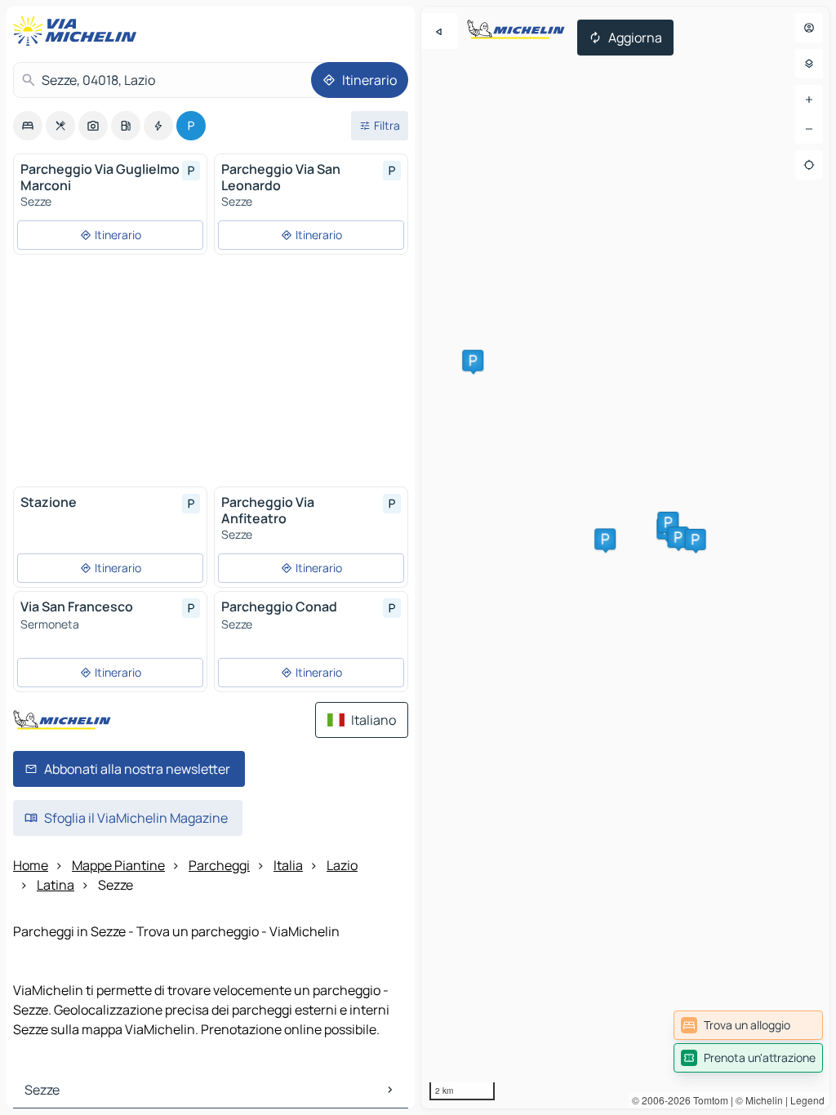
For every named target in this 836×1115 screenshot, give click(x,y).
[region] (625, 557)
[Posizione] (809, 165)
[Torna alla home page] (78, 31)
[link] (748, 1025)
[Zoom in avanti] (809, 99)
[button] (667, 522)
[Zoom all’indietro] (809, 129)
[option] (27, 125)
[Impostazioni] (809, 63)
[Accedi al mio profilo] (809, 27)
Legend (807, 1100)
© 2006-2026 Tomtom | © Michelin (707, 1100)
